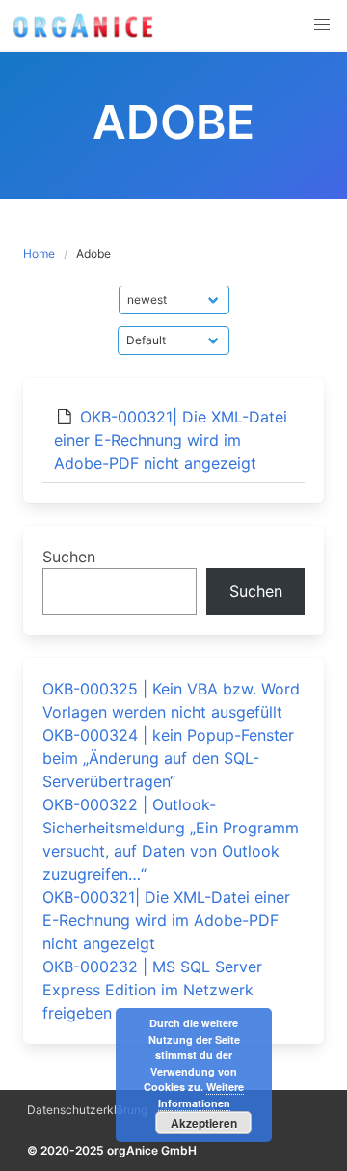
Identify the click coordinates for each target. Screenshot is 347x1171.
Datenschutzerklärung (87, 1110)
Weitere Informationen (201, 1094)
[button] (322, 25)
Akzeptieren (204, 1122)
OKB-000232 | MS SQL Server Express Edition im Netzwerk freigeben (152, 989)
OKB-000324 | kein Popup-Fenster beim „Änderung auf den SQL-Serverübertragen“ (168, 758)
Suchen (68, 556)
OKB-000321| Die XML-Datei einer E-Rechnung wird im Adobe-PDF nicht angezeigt (170, 440)
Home (39, 253)
